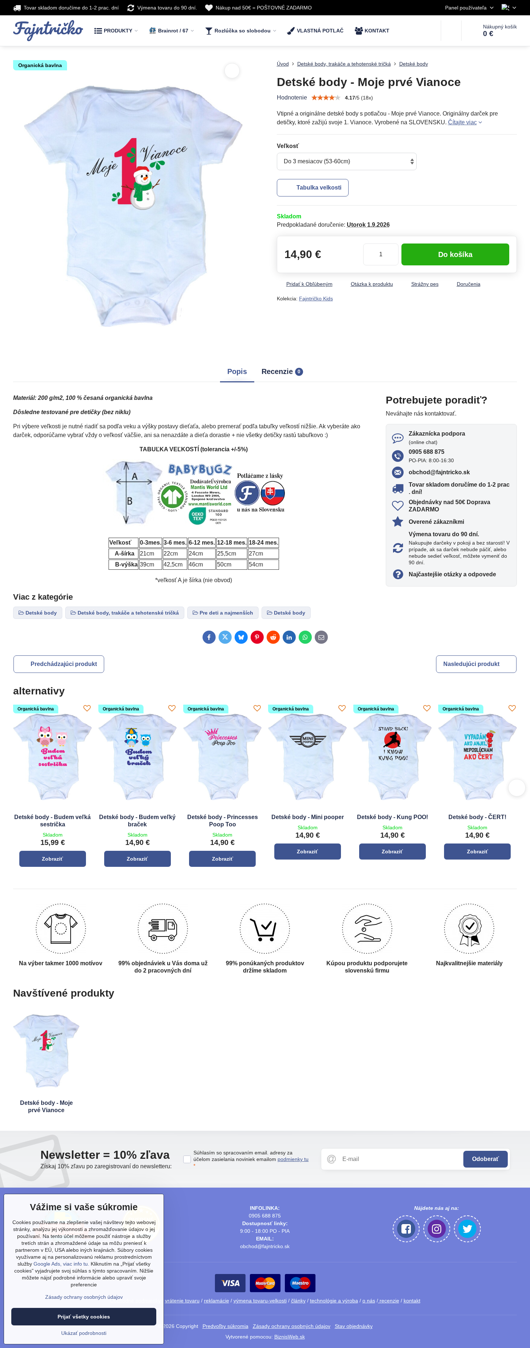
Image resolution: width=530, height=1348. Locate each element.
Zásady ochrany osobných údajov (291, 1326)
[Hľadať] (451, 30)
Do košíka (455, 254)
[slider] (326, 98)
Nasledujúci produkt (471, 664)
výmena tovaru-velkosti (260, 1301)
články (298, 1301)
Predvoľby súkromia (225, 1326)
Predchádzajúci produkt (64, 664)
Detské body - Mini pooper (307, 817)
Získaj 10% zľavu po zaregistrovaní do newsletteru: (106, 1166)
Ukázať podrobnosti (83, 1333)
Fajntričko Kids (316, 298)
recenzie (388, 1301)
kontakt (412, 1301)
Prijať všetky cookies (84, 1317)
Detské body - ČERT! (477, 817)
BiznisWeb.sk (289, 1337)
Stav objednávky (354, 1326)
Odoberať (485, 1159)
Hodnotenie (292, 97)
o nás (368, 1301)
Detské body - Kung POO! (392, 817)
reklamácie (216, 1301)
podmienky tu (293, 1159)
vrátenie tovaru (182, 1301)
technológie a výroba (334, 1301)
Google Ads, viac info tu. (61, 1264)
